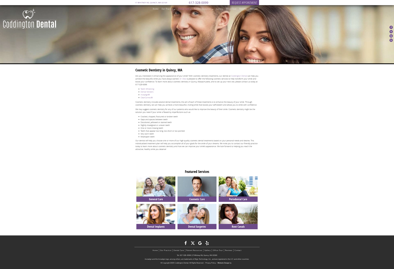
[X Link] (391, 31)
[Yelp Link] (391, 40)
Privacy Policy (210, 263)
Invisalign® (145, 94)
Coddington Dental (239, 76)
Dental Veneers (147, 92)
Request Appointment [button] (244, 3)
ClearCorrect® (147, 97)
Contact (254, 8)
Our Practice (167, 8)
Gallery (219, 8)
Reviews (243, 8)
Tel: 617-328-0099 (184, 255)
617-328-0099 (198, 2)
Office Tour (231, 8)
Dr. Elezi (183, 79)
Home (156, 8)
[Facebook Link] (391, 27)
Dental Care (183, 8)
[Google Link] (391, 36)
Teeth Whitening (147, 89)
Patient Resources (202, 8)
